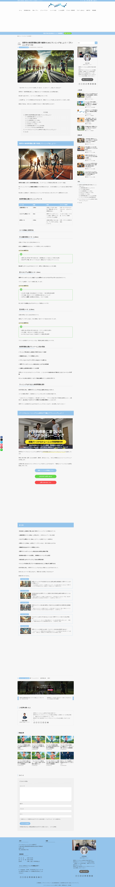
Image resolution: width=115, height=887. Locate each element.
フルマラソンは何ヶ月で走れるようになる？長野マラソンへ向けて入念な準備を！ (50, 617)
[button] (2, 437)
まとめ (26, 131)
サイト (21, 814)
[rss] (93, 0)
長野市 (49, 678)
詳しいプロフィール (87, 79)
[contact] (95, 0)
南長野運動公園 (43, 678)
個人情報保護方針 (55, 882)
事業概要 (39, 882)
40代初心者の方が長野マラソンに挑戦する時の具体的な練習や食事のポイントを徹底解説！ (51, 594)
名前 (21, 803)
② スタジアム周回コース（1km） (34, 122)
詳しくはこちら (68, 33)
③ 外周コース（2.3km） (32, 123)
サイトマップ (75, 882)
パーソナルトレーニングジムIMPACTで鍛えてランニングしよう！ (41, 129)
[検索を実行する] (96, 43)
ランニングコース (35, 678)
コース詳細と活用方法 (32, 118)
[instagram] (84, 0)
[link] (34, 722)
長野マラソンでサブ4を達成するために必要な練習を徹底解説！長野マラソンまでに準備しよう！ (51, 582)
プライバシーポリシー (46, 882)
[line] (88, 0)
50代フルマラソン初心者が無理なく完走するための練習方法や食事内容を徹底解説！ (51, 606)
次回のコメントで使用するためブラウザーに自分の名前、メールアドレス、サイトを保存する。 (41, 819)
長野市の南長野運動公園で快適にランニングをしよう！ (38, 114)
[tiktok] (86, 0)
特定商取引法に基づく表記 (66, 882)
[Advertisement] (57, 22)
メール (22, 808)
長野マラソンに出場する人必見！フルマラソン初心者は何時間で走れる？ (49, 629)
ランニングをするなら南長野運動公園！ (35, 127)
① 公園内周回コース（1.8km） (34, 120)
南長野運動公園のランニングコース (34, 116)
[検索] (96, 0)
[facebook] (81, 0)
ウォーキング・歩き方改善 (23, 47)
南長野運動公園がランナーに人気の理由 (35, 125)
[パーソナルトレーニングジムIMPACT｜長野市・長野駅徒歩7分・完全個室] (57, 5)
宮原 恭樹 (24, 720)
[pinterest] (90, 0)
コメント (22, 785)
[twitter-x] (83, 0)
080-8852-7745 (24, 849)
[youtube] (91, 0)
